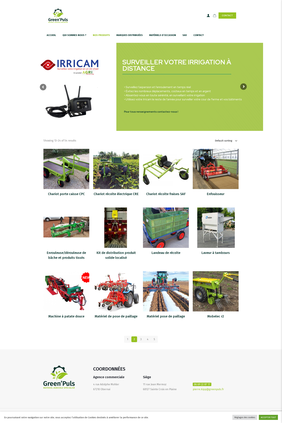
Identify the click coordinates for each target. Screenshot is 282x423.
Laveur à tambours (215, 253)
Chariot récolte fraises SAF (166, 194)
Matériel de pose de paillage (116, 316)
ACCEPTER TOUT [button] (268, 417)
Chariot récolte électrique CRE (116, 194)
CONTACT (227, 15)
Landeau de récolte (165, 253)
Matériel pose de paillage (166, 316)
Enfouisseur (215, 194)
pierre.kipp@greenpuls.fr (208, 389)
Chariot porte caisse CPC (66, 194)
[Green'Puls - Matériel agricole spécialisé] (58, 15)
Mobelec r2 (215, 316)
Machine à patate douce (66, 316)
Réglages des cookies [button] (244, 417)
